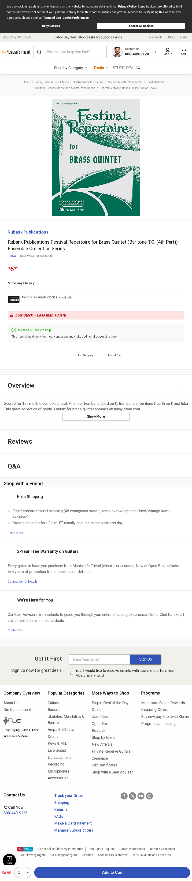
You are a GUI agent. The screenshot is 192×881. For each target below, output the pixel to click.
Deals (99, 68)
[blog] (22, 721)
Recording (56, 764)
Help (183, 37)
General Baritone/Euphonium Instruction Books (128, 88)
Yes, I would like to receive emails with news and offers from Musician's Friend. (125, 673)
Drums (53, 736)
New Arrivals (102, 744)
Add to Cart (112, 872)
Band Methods (155, 82)
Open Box (100, 723)
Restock (98, 730)
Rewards (155, 37)
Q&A (13, 256)
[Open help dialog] (9, 860)
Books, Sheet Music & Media (52, 82)
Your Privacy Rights (33, 855)
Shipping (61, 802)
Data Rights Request (101, 849)
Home (26, 82)
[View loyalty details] (70, 298)
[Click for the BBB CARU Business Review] (25, 849)
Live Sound (57, 750)
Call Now (15, 810)
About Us (11, 703)
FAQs (58, 816)
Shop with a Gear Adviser (112, 772)
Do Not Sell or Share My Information (60, 849)
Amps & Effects (61, 729)
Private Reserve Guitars (111, 751)
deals (90, 37)
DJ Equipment (59, 757)
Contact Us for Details (22, 581)
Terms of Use (52, 17)
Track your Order (68, 795)
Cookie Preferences (76, 17)
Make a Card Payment (73, 823)
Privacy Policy (127, 6)
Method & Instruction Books (125, 82)
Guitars (53, 703)
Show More (96, 416)
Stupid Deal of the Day (110, 703)
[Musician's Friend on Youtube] (141, 796)
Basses (54, 709)
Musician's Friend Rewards (163, 703)
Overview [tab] (21, 385)
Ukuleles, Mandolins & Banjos (66, 719)
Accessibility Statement (113, 855)
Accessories (58, 778)
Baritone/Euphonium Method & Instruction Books (65, 88)
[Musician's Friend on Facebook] (124, 796)
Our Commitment (17, 709)
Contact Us (15, 630)
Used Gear (100, 716)
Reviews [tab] (20, 441)
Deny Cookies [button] (51, 26)
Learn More (15, 533)
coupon (104, 37)
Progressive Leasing (158, 723)
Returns (61, 809)
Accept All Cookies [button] (141, 26)
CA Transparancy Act (64, 855)
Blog (171, 37)
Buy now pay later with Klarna (164, 716)
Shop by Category (68, 68)
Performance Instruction (88, 82)
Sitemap (87, 855)
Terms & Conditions (162, 849)
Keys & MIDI (58, 743)
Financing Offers (154, 709)
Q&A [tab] (14, 466)
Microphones (58, 771)
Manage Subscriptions (73, 830)
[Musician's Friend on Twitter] (132, 796)
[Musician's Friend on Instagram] (149, 796)
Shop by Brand (103, 737)
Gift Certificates (105, 765)
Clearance (100, 758)
